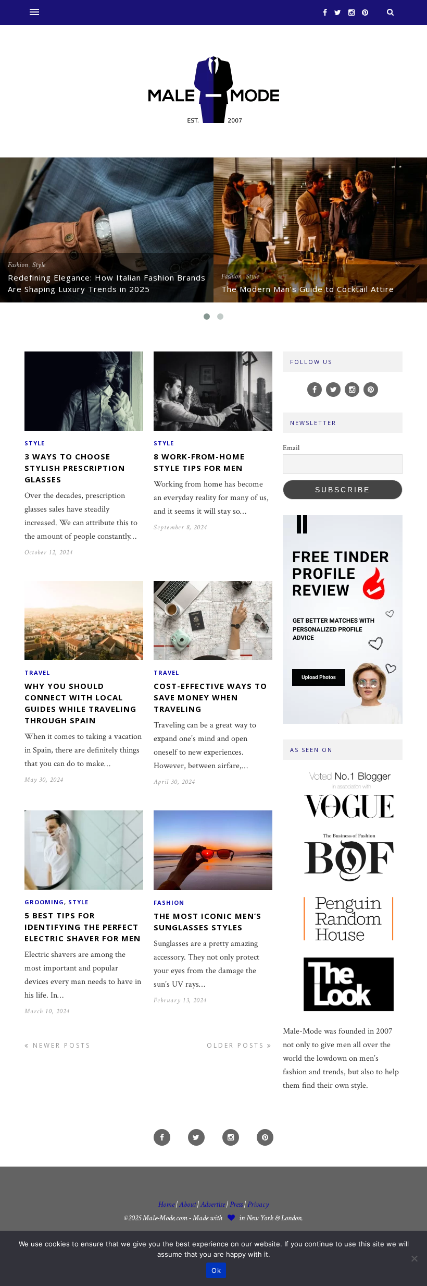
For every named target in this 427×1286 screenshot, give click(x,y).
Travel (37, 672)
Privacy (258, 1204)
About (187, 1204)
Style (38, 265)
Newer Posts (60, 1045)
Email (291, 448)
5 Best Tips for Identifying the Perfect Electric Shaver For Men (82, 926)
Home (166, 1204)
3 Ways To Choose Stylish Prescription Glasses (74, 467)
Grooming (44, 902)
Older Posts (237, 1045)
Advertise (212, 1204)
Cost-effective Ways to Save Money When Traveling (210, 697)
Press (237, 1204)
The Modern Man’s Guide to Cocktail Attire (307, 289)
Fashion (18, 265)
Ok (216, 1270)
